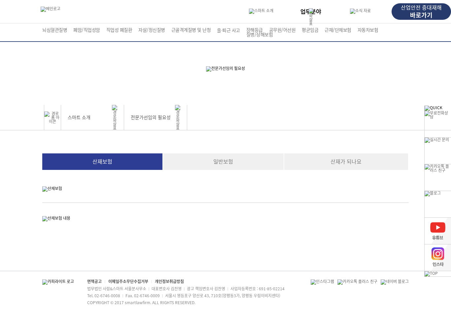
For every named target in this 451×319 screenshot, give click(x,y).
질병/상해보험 (259, 34)
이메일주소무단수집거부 (128, 281)
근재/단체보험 (338, 30)
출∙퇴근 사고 (228, 30)
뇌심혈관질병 (54, 30)
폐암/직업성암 (86, 30)
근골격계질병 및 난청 (191, 30)
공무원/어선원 (282, 30)
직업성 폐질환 (119, 30)
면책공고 (94, 281)
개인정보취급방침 (169, 281)
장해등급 (254, 30)
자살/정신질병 (151, 30)
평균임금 (310, 30)
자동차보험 (368, 30)
